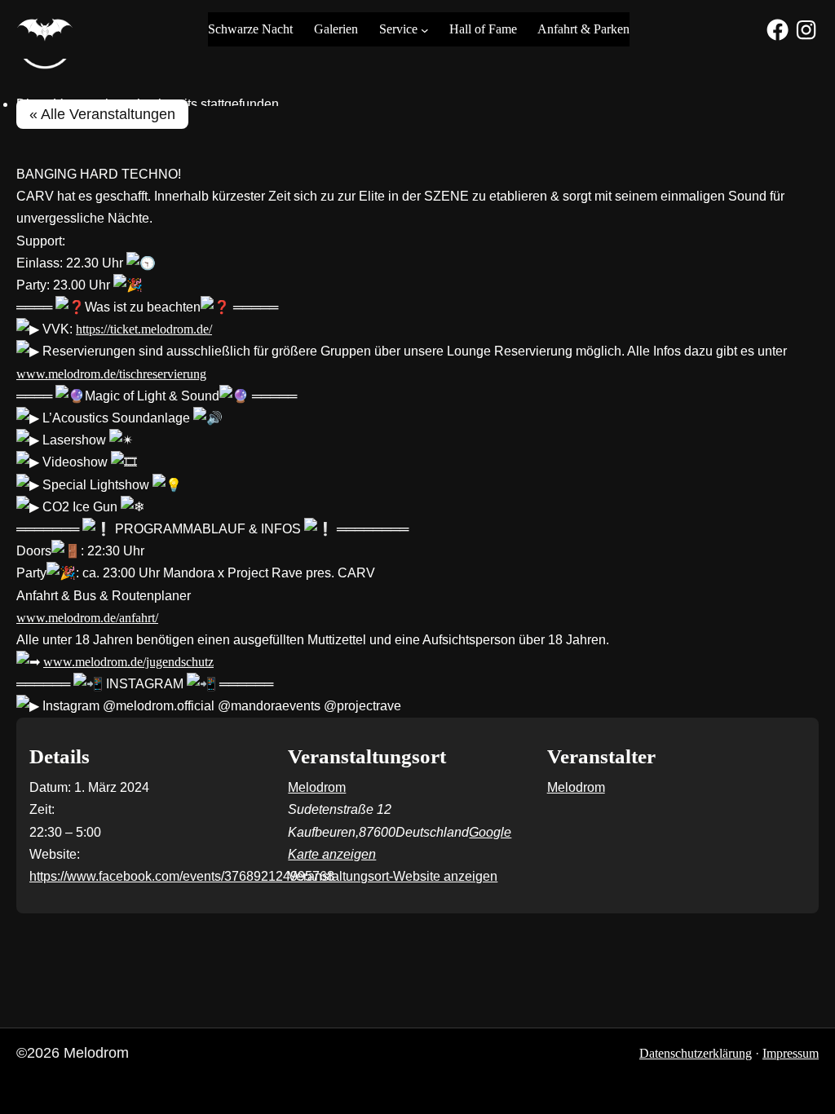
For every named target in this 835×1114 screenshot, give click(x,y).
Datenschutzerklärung (695, 1053)
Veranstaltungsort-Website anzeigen (392, 876)
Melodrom (317, 787)
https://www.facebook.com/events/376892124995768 (181, 876)
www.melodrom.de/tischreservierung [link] (111, 374)
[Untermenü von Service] (425, 29)
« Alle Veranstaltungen (102, 114)
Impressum (790, 1053)
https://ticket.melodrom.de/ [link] (144, 329)
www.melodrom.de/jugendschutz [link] (128, 662)
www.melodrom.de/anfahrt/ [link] (87, 618)
